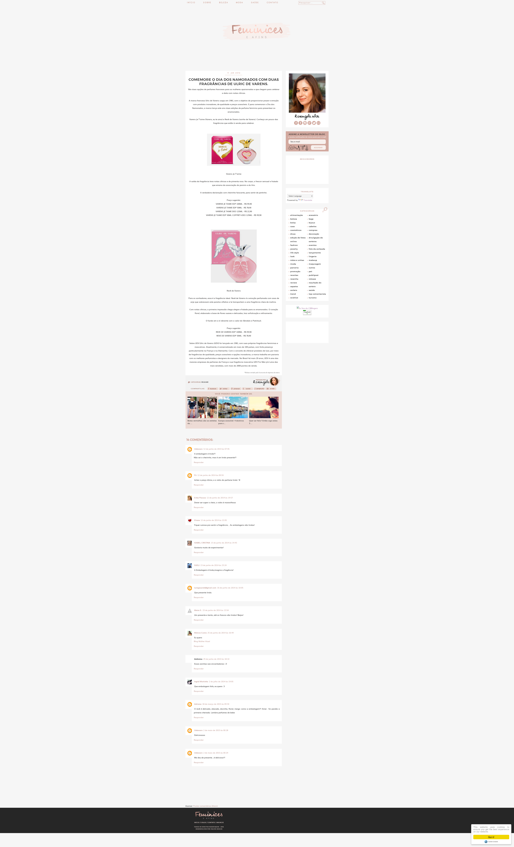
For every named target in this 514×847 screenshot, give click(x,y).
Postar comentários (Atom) (205, 806)
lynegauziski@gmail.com (205, 587)
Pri (195, 475)
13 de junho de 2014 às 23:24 (213, 565)
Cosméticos (295, 230)
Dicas (293, 234)
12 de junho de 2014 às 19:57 (220, 497)
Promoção (295, 271)
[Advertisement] (257, 64)
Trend (293, 294)
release (205, 382)
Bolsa (293, 223)
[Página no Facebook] (300, 124)
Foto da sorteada (317, 249)
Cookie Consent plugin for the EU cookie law (491, 841)
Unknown (198, 448)
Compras (313, 230)
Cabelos (312, 226)
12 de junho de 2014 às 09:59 (210, 475)
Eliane (197, 520)
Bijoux (312, 223)
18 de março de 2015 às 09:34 (215, 704)
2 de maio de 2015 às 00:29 (215, 752)
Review (293, 283)
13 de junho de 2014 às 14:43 (224, 542)
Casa (292, 226)
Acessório (313, 215)
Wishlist (294, 298)
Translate (308, 200)
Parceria (294, 268)
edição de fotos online (298, 239)
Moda (239, 3)
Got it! (491, 837)
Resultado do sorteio (315, 285)
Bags (311, 219)
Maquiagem (315, 264)
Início (191, 3)
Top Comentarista (317, 294)
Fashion (294, 245)
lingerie (313, 256)
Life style (294, 253)
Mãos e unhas (297, 260)
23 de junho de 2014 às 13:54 (216, 610)
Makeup (313, 260)
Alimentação (296, 215)
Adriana (197, 704)
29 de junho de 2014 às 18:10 (216, 659)
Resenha (294, 279)
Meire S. (198, 610)
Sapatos (294, 286)
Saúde (255, 3)
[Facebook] (212, 389)
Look (292, 256)
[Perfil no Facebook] (296, 124)
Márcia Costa (200, 632)
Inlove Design (216, 829)
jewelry (294, 249)
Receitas (294, 275)
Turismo (313, 298)
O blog (203, 822)
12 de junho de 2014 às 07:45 (216, 448)
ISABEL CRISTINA (202, 542)
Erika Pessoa (200, 497)
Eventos (313, 245)
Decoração (314, 234)
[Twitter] (224, 389)
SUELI (197, 565)
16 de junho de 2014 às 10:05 (230, 587)
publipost (313, 275)
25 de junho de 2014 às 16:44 (220, 632)
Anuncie (220, 822)
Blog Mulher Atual (202, 641)
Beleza (223, 3)
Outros (312, 268)
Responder (199, 462)
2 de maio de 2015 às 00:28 (215, 730)
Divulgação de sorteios (316, 239)
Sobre (207, 3)
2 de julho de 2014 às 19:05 (221, 681)
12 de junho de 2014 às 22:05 (214, 520)
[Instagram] (305, 124)
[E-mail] (318, 124)
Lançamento (315, 253)
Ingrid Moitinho (201, 681)
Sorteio (293, 290)
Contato (272, 3)
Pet (310, 271)
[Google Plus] (309, 124)
